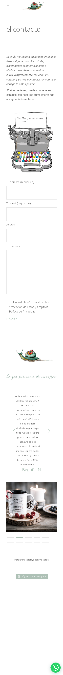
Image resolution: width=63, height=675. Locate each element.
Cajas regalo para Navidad (31, 503)
